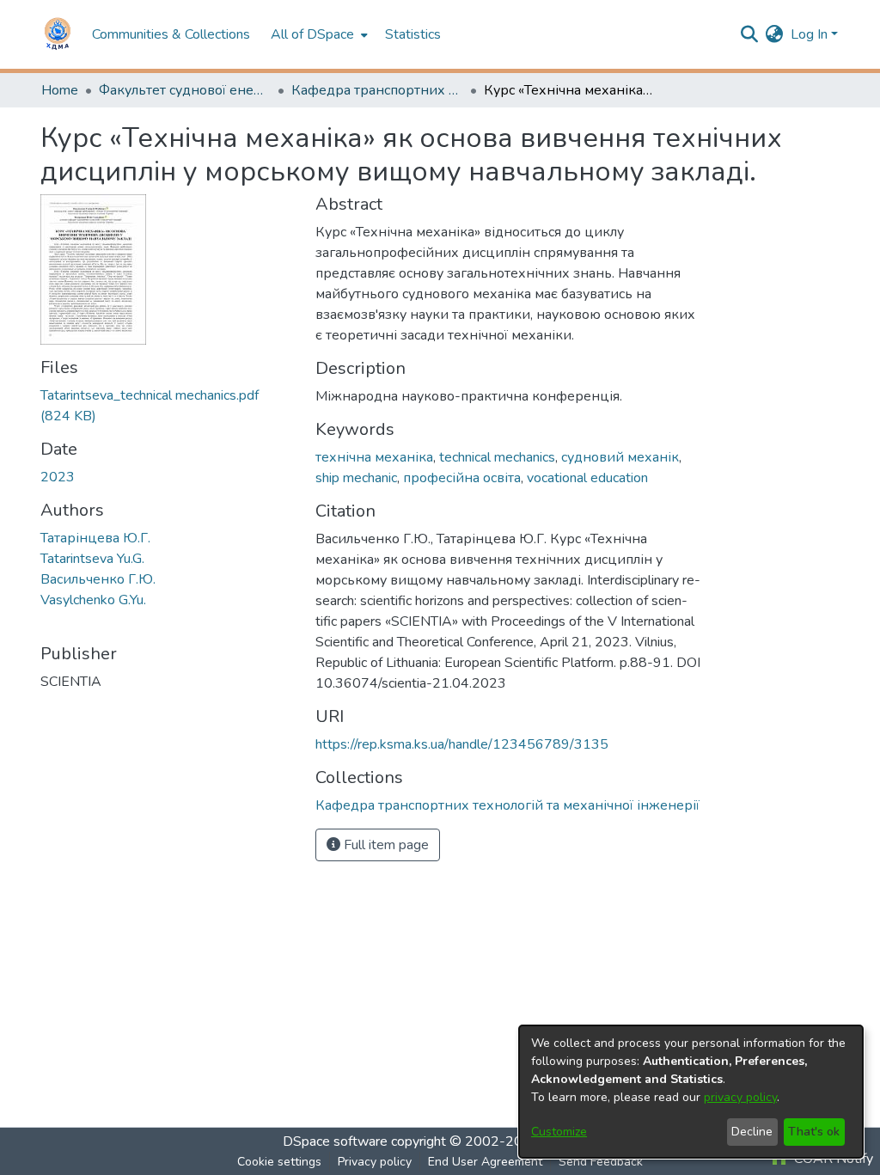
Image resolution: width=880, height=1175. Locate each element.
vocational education (587, 477)
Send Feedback (601, 1162)
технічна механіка (374, 457)
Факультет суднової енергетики (185, 90)
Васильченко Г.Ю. (98, 579)
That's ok (814, 1131)
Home (59, 90)
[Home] (57, 34)
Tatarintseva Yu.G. (92, 558)
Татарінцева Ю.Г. (95, 538)
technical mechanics (497, 457)
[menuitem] (317, 34)
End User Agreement (485, 1162)
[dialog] (691, 1091)
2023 (57, 477)
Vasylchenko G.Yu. (93, 600)
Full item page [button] (384, 844)
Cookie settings (279, 1162)
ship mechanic (356, 477)
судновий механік (620, 457)
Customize (559, 1131)
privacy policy (740, 1097)
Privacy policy (375, 1162)
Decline (752, 1131)
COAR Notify (832, 1158)
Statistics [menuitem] (413, 34)
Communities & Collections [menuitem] (171, 34)
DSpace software (335, 1141)
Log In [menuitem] (809, 34)
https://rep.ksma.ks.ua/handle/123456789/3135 (461, 744)
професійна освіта (462, 477)
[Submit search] (750, 34)
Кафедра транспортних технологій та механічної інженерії (377, 90)
